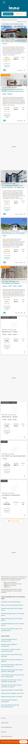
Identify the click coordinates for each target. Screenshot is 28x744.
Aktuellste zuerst (20, 21)
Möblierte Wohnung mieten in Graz (10, 696)
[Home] (14, 8)
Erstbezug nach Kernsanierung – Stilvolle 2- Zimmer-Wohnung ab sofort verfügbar (13, 90)
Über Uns (3, 718)
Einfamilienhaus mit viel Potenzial (13, 233)
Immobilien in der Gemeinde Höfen (10, 602)
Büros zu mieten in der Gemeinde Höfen (11, 605)
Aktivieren (23, 741)
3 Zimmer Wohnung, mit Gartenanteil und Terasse (10, 282)
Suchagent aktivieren (14, 521)
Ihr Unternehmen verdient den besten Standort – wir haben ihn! (13, 186)
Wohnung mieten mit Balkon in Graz (10, 693)
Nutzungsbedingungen (6, 727)
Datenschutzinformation (6, 736)
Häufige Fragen (5, 722)
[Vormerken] (24, 28)
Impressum (3, 731)
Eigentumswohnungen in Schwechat (11, 690)
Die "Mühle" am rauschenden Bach (14, 41)
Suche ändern (8, 14)
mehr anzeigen (11, 54)
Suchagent (20, 13)
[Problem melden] (24, 70)
